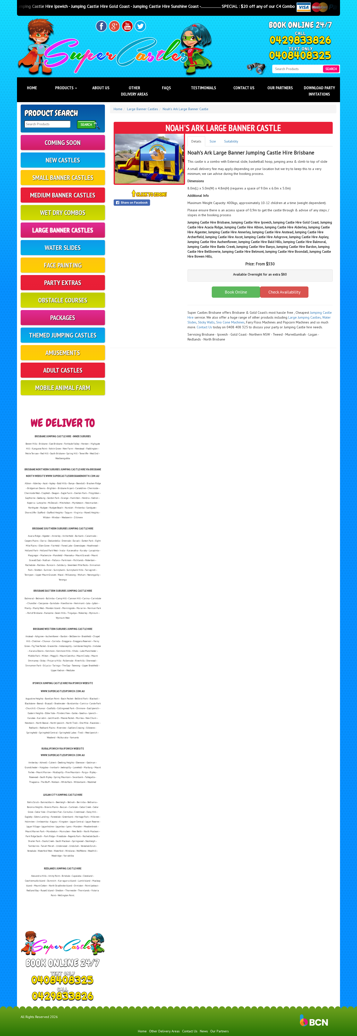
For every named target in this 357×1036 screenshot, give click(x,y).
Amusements (62, 352)
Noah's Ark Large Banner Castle (185, 109)
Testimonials (203, 87)
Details (196, 141)
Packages (62, 317)
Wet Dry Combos (62, 212)
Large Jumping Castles (304, 317)
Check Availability (284, 292)
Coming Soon (63, 142)
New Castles (63, 159)
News (204, 1031)
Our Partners (280, 87)
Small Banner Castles (62, 177)
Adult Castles (62, 370)
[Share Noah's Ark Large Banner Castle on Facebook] (149, 202)
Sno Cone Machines (230, 322)
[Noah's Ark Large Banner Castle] (149, 159)
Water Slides (63, 247)
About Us (101, 87)
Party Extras (62, 282)
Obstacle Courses (62, 299)
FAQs (166, 87)
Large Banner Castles (62, 229)
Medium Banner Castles (62, 194)
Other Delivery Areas (134, 91)
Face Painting (63, 264)
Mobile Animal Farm (62, 387)
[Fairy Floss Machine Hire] (309, 322)
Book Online (236, 292)
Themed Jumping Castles (62, 334)
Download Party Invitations (319, 91)
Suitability (231, 141)
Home (32, 87)
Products (65, 87)
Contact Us (244, 87)
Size (213, 141)
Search (331, 69)
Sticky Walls (206, 322)
